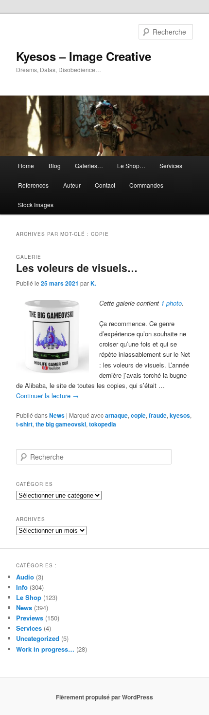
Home (26, 165)
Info (22, 587)
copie (138, 415)
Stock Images (35, 204)
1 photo (171, 303)
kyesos (180, 415)
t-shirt (24, 424)
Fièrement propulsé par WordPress (104, 697)
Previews (29, 617)
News (57, 415)
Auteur (72, 185)
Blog (55, 165)
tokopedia (102, 424)
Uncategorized (37, 638)
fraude (158, 415)
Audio (25, 576)
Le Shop (28, 597)
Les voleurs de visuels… (77, 267)
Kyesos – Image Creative (83, 56)
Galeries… (89, 165)
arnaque (116, 415)
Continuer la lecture (47, 395)
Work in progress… (45, 649)
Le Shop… (131, 165)
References (33, 185)
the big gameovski (60, 424)
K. (93, 283)
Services (170, 165)
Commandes (146, 185)
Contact (105, 185)
